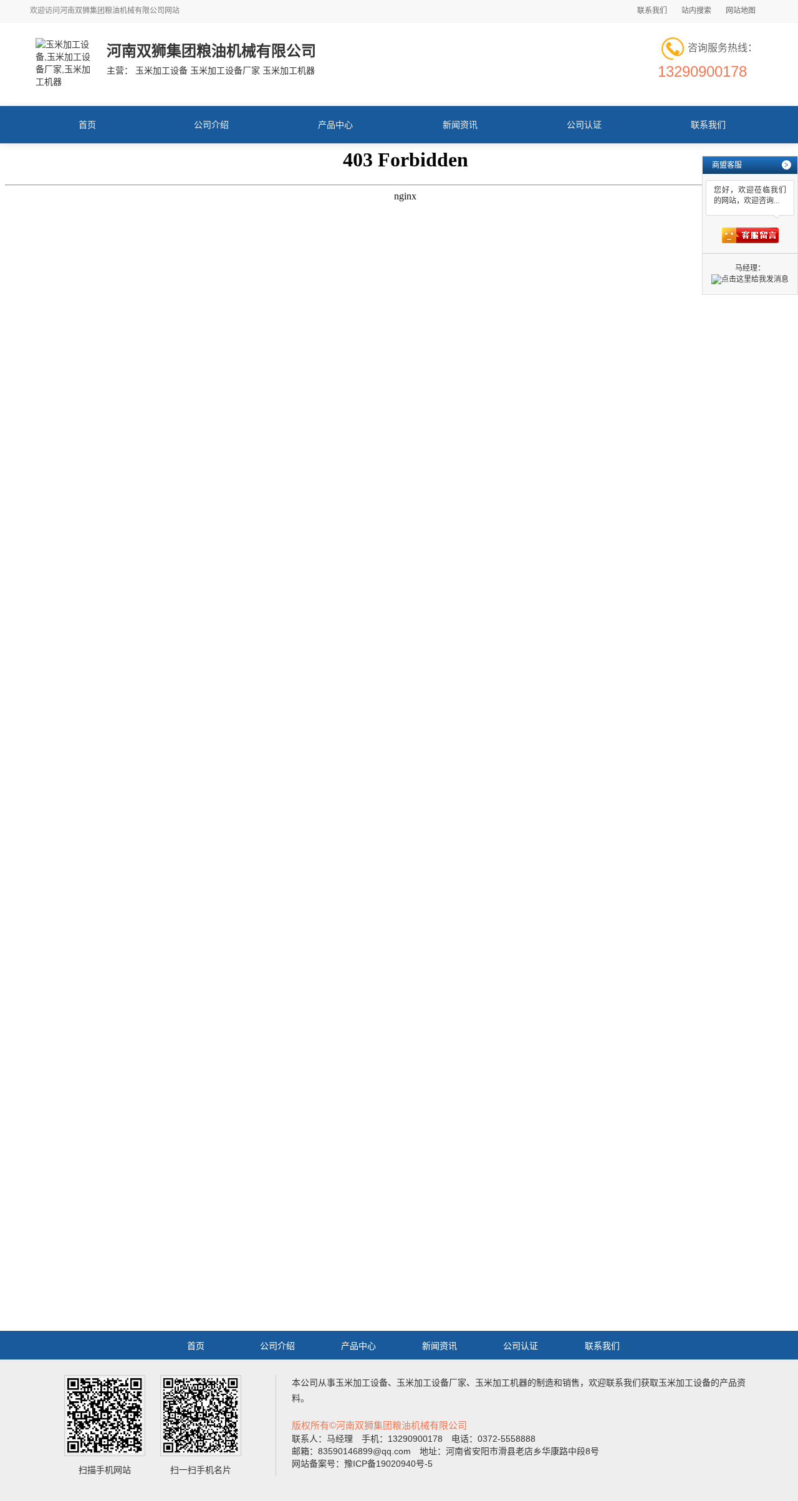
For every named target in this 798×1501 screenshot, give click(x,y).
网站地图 (741, 10)
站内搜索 (696, 10)
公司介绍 (211, 125)
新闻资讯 (460, 125)
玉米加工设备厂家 (431, 1383)
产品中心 (335, 125)
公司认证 (584, 125)
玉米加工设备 (361, 1383)
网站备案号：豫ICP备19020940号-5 (362, 1464)
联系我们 (652, 10)
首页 (87, 125)
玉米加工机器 (501, 1383)
